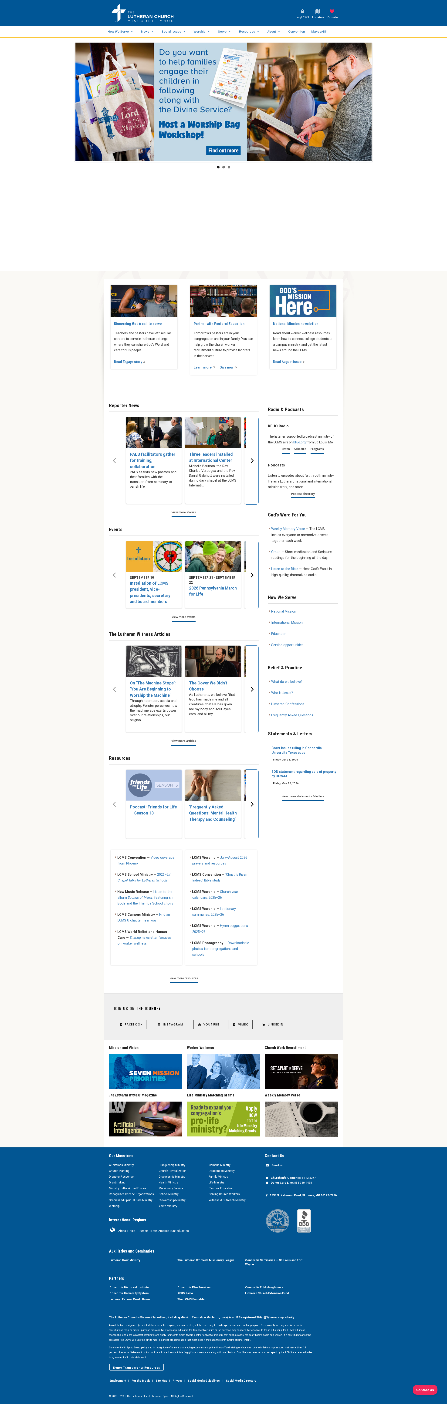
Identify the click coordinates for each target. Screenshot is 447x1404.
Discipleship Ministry (172, 1165)
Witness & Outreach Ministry (227, 1200)
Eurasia (144, 1231)
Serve (222, 31)
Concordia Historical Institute (129, 1287)
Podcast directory (303, 494)
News (145, 31)
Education (278, 634)
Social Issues (171, 31)
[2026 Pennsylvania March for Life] (213, 556)
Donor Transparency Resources (136, 1368)
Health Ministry (168, 1182)
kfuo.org (299, 442)
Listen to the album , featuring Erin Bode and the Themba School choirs (146, 897)
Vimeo (243, 1024)
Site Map (161, 1380)
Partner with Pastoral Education (219, 324)
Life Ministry (216, 1182)
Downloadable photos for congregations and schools (220, 949)
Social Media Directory (241, 1380)
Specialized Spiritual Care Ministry (130, 1200)
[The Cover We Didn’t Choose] (213, 661)
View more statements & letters (303, 796)
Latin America (160, 1231)
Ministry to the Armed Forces (127, 1188)
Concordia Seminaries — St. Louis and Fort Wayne (273, 1262)
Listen (286, 449)
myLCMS (303, 17)
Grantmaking (117, 1182)
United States (180, 1231)
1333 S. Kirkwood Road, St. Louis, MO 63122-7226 (303, 1195)
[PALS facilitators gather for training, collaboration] (154, 432)
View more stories (184, 512)
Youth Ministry (168, 1206)
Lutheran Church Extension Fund (267, 1293)
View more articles (183, 741)
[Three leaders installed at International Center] (213, 432)
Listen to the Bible (284, 569)
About (271, 31)
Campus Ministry (219, 1165)
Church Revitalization (172, 1171)
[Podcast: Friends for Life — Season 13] (154, 785)
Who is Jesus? (282, 693)
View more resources (184, 978)
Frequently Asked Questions (292, 715)
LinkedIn (276, 1024)
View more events (184, 617)
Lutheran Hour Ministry (124, 1260)
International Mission (287, 623)
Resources (247, 31)
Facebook (134, 1024)
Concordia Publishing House (264, 1287)
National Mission (283, 611)
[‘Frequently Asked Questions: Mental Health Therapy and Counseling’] (213, 785)
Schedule (300, 449)
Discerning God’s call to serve (138, 324)
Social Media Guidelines (204, 1380)
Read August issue (287, 362)
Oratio (276, 552)
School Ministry (169, 1194)
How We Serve (118, 31)
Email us (277, 1165)
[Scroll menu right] (252, 461)
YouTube (211, 1024)
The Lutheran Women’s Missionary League (205, 1260)
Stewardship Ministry (172, 1200)
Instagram (173, 1024)
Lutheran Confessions (287, 704)
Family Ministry (218, 1176)
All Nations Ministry (121, 1165)
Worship (199, 31)
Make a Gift (319, 31)
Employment (117, 1380)
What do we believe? (286, 682)
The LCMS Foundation (192, 1299)
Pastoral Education (221, 1188)
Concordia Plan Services (194, 1287)
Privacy (177, 1380)
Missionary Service (171, 1188)
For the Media (141, 1380)
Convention (296, 31)
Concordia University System (129, 1293)
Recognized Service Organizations (131, 1194)
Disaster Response (121, 1176)
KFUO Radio (185, 1293)
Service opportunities (287, 645)
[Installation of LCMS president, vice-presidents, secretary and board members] (154, 556)
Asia (132, 1231)
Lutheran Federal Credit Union (129, 1299)
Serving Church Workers (224, 1194)
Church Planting (119, 1171)
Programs (317, 449)
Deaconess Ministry (222, 1171)
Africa (122, 1231)
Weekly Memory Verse (288, 529)
